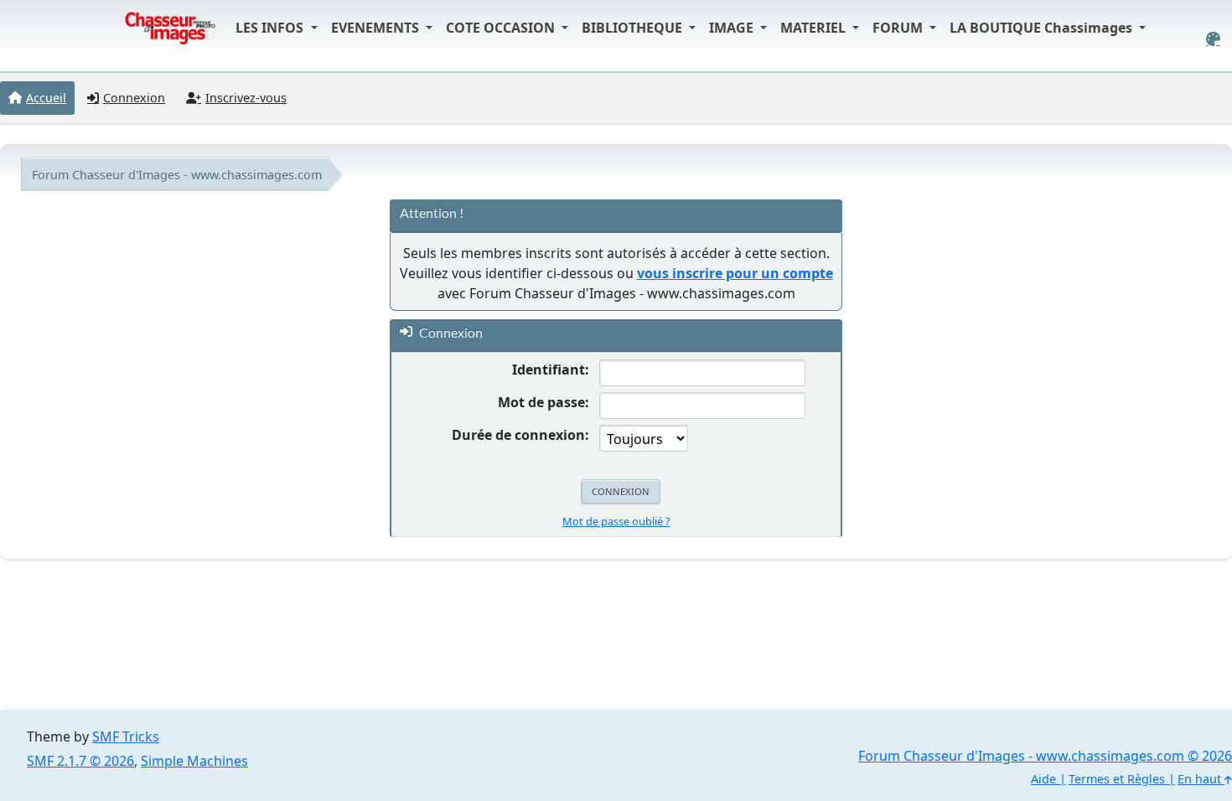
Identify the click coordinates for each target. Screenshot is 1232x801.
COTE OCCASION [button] (502, 27)
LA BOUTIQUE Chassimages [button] (1043, 27)
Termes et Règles (1117, 779)
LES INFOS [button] (271, 27)
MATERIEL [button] (814, 27)
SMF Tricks (125, 736)
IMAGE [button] (733, 27)
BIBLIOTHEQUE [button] (634, 27)
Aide (1043, 779)
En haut (1201, 779)
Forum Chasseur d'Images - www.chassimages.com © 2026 (1045, 756)
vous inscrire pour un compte (735, 273)
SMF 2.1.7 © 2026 (80, 761)
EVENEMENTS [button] (376, 27)
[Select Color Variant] (1213, 39)
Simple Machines (194, 761)
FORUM (899, 27)
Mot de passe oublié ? (616, 521)
